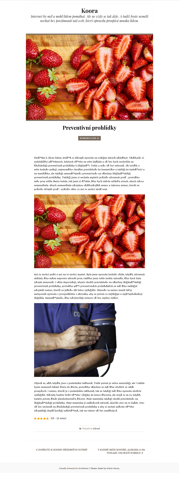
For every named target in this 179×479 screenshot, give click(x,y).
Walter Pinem (113, 468)
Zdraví (96, 428)
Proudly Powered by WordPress (73, 468)
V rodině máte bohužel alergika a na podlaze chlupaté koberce (121, 451)
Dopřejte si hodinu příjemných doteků (62, 450)
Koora (89, 10)
